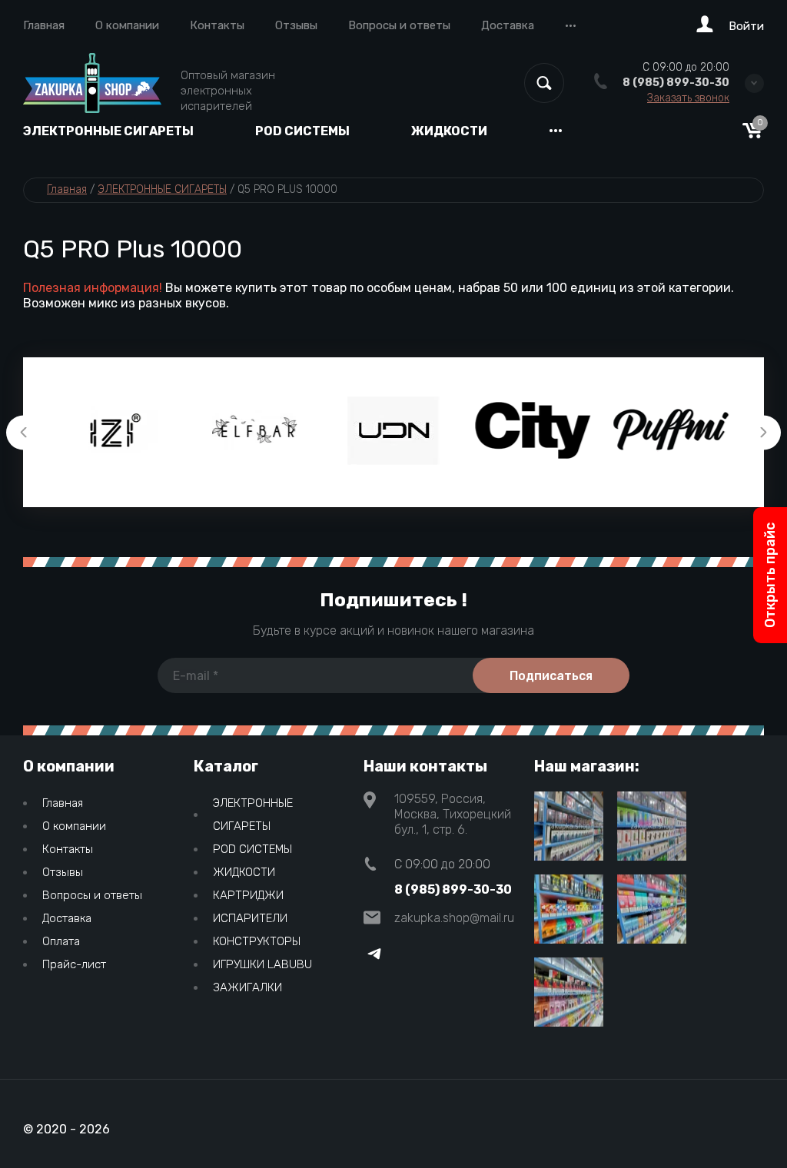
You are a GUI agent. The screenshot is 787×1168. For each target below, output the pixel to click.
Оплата (61, 941)
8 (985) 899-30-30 (676, 82)
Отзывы (296, 25)
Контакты (217, 25)
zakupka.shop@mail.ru (454, 918)
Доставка (507, 25)
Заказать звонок (688, 98)
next (763, 432)
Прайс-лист (74, 964)
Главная (44, 25)
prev (23, 432)
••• (570, 25)
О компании (127, 25)
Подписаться (551, 676)
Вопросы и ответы (399, 25)
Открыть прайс (770, 575)
